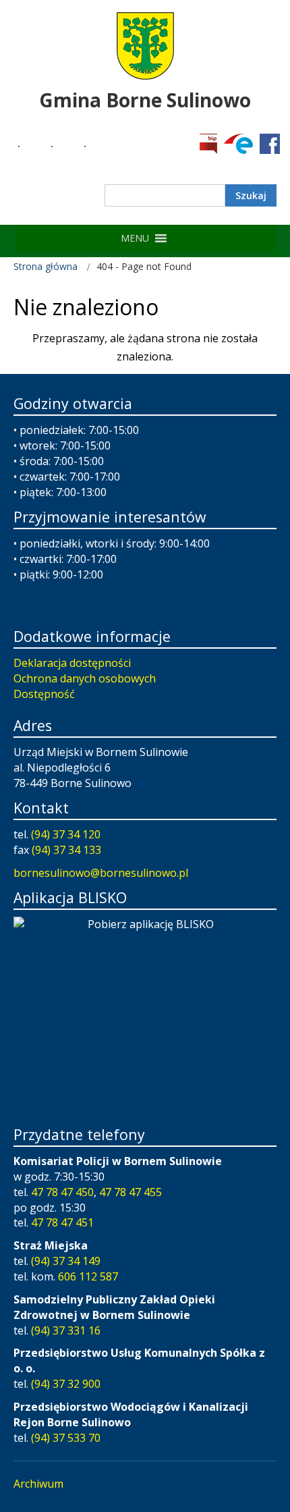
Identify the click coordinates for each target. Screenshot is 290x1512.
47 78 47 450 (62, 1192)
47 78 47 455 (130, 1192)
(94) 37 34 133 (66, 849)
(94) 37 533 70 (65, 1437)
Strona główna (45, 266)
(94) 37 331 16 (65, 1330)
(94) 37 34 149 (65, 1260)
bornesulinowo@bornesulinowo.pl (100, 872)
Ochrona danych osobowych (84, 678)
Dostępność (44, 693)
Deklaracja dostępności (72, 662)
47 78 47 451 (62, 1222)
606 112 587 (88, 1276)
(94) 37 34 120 (65, 834)
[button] (135, 238)
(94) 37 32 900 (65, 1383)
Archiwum (38, 1483)
